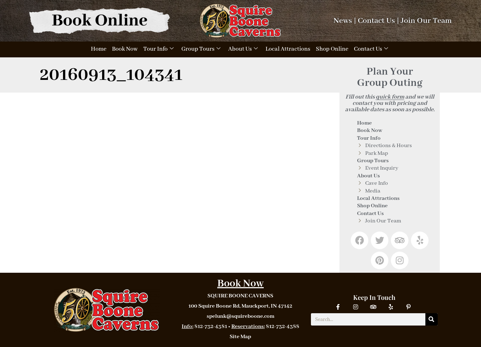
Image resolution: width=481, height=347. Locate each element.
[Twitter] (379, 240)
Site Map (240, 336)
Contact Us (376, 21)
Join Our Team (426, 21)
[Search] (431, 319)
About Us (240, 49)
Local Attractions (288, 49)
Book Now (125, 49)
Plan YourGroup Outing (390, 77)
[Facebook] (359, 240)
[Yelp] (420, 240)
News (342, 21)
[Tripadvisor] (399, 240)
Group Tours (197, 49)
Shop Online (332, 49)
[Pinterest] (379, 260)
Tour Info (155, 49)
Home (98, 49)
